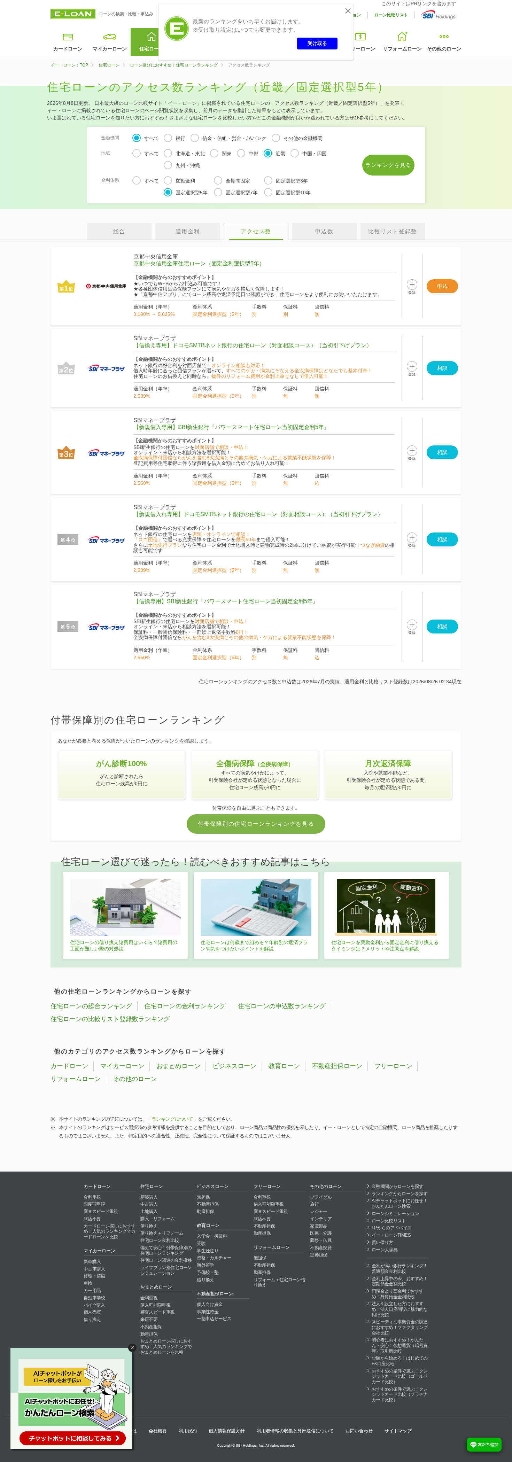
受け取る (317, 43)
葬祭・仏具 (321, 1240)
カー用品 (92, 1290)
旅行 (314, 1204)
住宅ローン (151, 49)
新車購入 (92, 1261)
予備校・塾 (207, 1272)
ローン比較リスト (391, 15)
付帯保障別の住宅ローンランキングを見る (256, 824)
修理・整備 (94, 1275)
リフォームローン (402, 49)
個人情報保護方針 (227, 1431)
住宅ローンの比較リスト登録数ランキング (110, 1019)
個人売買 (92, 1312)
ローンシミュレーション (395, 1213)
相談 (442, 368)
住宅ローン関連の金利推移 (166, 1260)
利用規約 (188, 1431)
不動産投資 (321, 1247)
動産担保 (148, 1334)
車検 (88, 1283)
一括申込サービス (214, 1318)
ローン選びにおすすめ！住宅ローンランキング (174, 65)
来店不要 (92, 1218)
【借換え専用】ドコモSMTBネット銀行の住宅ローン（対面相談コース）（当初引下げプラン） (252, 345)
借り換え (92, 1319)
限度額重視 (94, 1204)
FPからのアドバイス (392, 1227)
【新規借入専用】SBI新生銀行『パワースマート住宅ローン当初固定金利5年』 (231, 427)
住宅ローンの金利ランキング (185, 1006)
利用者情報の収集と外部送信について (295, 1431)
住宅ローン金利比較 (159, 1240)
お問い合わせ (359, 1431)
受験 (201, 1243)
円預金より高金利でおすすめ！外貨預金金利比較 (397, 1294)
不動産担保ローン (337, 1066)
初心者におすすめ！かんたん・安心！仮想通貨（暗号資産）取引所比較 (400, 1345)
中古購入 (148, 1204)
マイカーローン (110, 49)
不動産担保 (151, 1326)
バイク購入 (94, 1305)
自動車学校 (94, 1297)
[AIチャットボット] (74, 1400)
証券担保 (318, 1255)
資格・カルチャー (214, 1257)
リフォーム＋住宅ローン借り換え (279, 1282)
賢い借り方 (382, 1242)
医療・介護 (321, 1233)
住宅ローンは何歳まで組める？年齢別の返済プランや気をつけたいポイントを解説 (254, 945)
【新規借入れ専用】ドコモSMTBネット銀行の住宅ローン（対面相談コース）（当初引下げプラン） (258, 514)
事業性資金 (207, 1311)
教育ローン (284, 1066)
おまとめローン (178, 1066)
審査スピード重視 (101, 1211)
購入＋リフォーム (157, 1218)
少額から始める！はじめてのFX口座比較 (400, 1360)
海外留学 (205, 1265)
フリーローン (360, 49)
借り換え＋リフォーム (162, 1233)
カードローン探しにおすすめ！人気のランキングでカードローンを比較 (109, 1231)
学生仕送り (207, 1250)
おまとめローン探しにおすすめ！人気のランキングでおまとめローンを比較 (166, 1346)
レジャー (318, 1211)
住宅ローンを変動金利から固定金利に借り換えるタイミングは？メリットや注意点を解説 (385, 945)
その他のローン (444, 49)
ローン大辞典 (384, 1249)
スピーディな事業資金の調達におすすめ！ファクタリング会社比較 (400, 1327)
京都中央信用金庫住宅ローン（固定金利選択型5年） (199, 263)
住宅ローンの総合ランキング (91, 1006)
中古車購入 (94, 1269)
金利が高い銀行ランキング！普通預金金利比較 (400, 1268)
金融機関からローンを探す (397, 1186)
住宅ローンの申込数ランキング (282, 1006)
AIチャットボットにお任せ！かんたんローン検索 (399, 1203)
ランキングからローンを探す (400, 1193)
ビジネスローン (234, 1066)
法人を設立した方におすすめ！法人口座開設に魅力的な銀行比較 (400, 1309)
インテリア (321, 1218)
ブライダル (321, 1197)
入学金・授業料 (212, 1236)
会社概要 (158, 1431)
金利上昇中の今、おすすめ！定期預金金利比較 (400, 1281)
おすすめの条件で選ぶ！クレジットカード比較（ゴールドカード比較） (400, 1376)
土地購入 (148, 1211)
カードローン (68, 49)
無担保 (203, 1197)
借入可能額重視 (155, 1305)
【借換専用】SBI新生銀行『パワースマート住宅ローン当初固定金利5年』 (225, 601)
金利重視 (92, 1197)
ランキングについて (172, 1119)
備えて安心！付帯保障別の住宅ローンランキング (166, 1250)
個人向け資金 (210, 1304)
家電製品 (318, 1226)
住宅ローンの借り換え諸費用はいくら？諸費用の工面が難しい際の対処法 (123, 945)
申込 (442, 286)
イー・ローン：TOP (69, 65)
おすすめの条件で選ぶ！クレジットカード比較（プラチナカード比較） (400, 1394)
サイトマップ (398, 1431)
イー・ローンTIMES (391, 1235)
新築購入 (148, 1197)
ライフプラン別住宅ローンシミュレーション (166, 1270)
